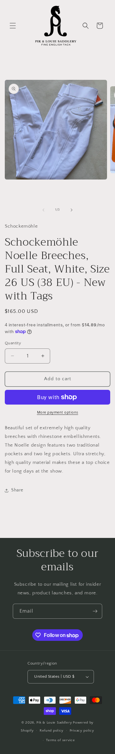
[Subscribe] (95, 611)
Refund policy (52, 731)
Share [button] (17, 490)
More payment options (57, 412)
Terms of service (60, 740)
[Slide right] (72, 210)
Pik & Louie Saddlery (54, 723)
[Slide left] (43, 210)
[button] (13, 26)
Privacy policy (82, 731)
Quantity (13, 343)
